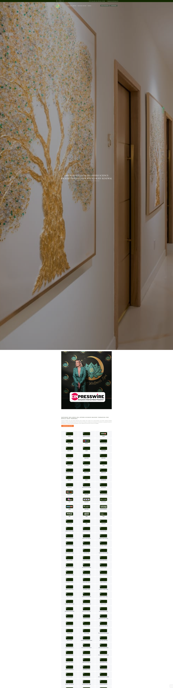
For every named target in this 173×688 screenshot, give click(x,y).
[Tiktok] (62, 1)
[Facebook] (56, 1)
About (70, 5)
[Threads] (63, 1)
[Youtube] (60, 1)
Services (74, 5)
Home (68, 5)
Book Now (80, 5)
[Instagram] (58, 1)
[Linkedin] (59, 1)
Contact (89, 5)
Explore (84, 5)
